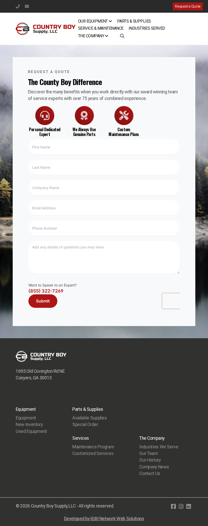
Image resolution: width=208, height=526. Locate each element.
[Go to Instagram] (181, 506)
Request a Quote (188, 6)
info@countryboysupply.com (27, 6)
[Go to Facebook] (173, 506)
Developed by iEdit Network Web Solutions (104, 518)
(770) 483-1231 (18, 6)
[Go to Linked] (188, 506)
